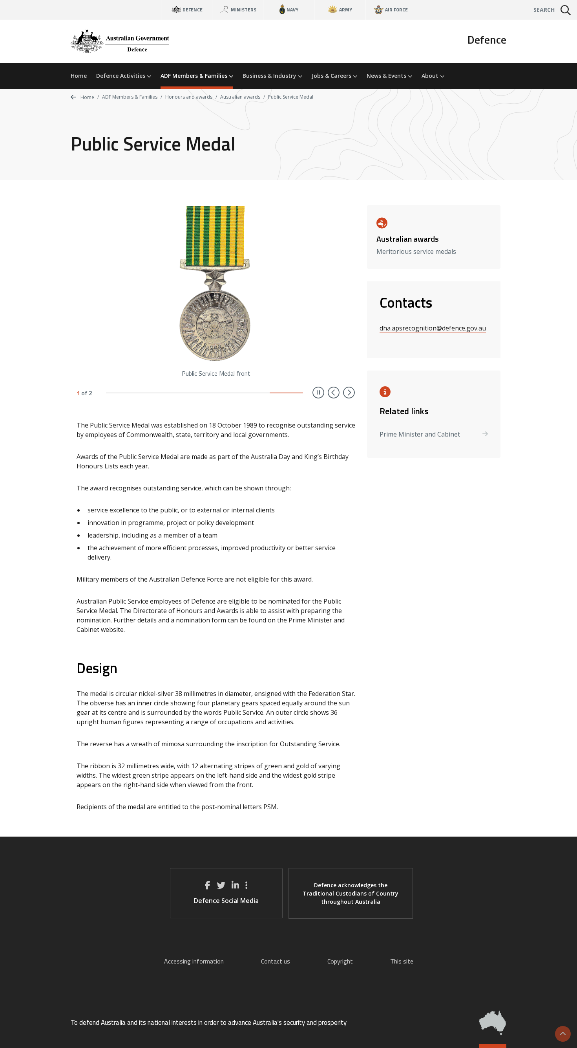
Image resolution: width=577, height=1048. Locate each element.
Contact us (275, 961)
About (431, 75)
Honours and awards (188, 97)
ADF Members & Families (195, 75)
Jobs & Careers (332, 75)
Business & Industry (270, 75)
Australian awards (240, 97)
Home (79, 75)
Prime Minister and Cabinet (420, 434)
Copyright (340, 961)
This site (401, 961)
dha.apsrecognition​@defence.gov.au (433, 328)
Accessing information (194, 961)
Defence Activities (121, 75)
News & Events (387, 75)
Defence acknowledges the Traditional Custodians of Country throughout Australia (350, 893)
